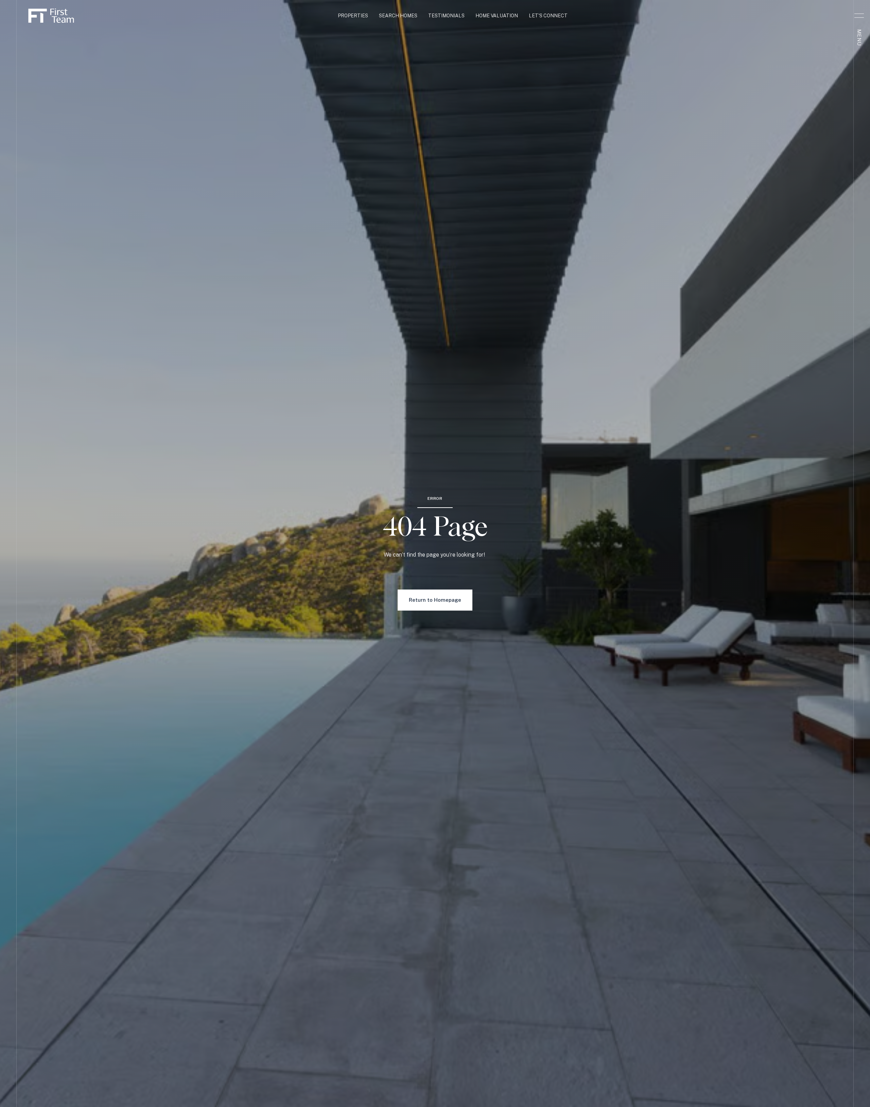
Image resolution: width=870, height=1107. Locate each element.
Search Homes (398, 15)
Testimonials (446, 15)
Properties (353, 15)
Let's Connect (548, 15)
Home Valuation (496, 15)
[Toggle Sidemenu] (859, 15)
